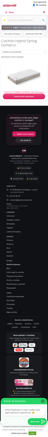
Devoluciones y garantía (16, 284)
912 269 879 (40, 2)
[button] (43, 401)
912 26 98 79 (24, 140)
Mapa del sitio (12, 312)
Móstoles (18, 324)
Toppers (10, 228)
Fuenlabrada (25, 327)
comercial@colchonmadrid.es (21, 200)
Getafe (36, 324)
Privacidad (11, 304)
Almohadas (11, 224)
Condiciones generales (15, 296)
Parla (34, 327)
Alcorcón (28, 324)
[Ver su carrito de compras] (44, 12)
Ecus (8, 248)
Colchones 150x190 (34, 34)
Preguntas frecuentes (15, 276)
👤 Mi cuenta (39, 5)
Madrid (9, 324)
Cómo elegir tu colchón (15, 272)
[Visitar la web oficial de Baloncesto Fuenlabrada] (24, 362)
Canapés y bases (13, 220)
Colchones (10, 216)
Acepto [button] (32, 433)
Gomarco (10, 244)
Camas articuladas (14, 232)
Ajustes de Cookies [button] (36, 429)
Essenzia (10, 256)
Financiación (11, 288)
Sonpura (10, 240)
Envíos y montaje (13, 280)
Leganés (15, 327)
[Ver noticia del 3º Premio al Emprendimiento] (24, 382)
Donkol (9, 252)
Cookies (10, 308)
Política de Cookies (19, 433)
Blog (8, 268)
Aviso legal (11, 300)
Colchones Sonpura (12, 34)
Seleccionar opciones (24, 96)
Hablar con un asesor (24, 134)
